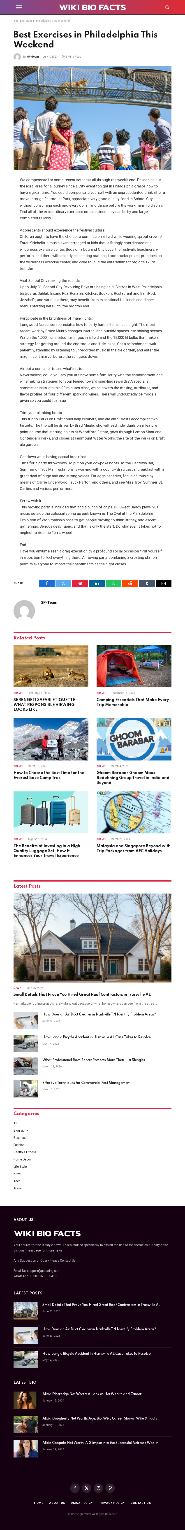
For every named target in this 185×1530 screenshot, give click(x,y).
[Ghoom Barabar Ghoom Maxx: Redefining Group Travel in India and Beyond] (134, 739)
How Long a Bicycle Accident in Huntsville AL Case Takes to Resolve (96, 1037)
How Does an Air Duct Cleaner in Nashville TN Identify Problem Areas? (99, 1014)
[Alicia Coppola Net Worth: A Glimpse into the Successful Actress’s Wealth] (26, 1448)
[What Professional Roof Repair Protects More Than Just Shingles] (26, 1066)
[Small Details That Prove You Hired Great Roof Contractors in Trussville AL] (92, 938)
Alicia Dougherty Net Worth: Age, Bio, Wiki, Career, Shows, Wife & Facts (99, 1418)
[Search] (166, 7)
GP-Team (33, 56)
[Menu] (19, 7)
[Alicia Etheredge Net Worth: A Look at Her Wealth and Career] (26, 1400)
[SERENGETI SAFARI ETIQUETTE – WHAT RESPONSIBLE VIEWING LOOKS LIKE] (51, 666)
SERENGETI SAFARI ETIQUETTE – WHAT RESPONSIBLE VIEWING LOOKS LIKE (46, 705)
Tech (17, 1181)
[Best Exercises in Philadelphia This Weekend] (92, 117)
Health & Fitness (25, 1152)
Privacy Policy (112, 1502)
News (17, 988)
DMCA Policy (82, 1502)
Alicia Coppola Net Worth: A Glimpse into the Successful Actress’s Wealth (100, 1443)
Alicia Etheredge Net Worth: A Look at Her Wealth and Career (91, 1394)
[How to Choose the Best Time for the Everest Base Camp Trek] (51, 739)
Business (20, 1137)
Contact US (141, 1502)
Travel (18, 693)
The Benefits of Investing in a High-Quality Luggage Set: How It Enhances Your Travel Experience (48, 851)
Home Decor (22, 1159)
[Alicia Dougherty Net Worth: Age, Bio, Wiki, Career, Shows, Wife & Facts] (26, 1424)
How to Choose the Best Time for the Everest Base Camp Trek (49, 775)
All (15, 1123)
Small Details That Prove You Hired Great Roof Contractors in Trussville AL (82, 995)
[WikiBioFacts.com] (93, 7)
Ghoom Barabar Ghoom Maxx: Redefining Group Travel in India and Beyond (133, 778)
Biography (21, 1130)
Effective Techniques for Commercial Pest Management (86, 1083)
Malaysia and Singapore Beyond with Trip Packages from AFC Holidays (134, 848)
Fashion (19, 1145)
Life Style (20, 1166)
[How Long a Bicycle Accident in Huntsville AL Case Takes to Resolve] (26, 1043)
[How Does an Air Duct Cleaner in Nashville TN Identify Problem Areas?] (26, 1020)
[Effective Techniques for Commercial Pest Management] (26, 1088)
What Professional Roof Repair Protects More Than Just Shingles (93, 1060)
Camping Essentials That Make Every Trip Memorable (133, 702)
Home (39, 1502)
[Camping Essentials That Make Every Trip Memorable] (134, 666)
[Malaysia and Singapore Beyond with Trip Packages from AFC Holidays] (134, 812)
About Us (57, 1502)
